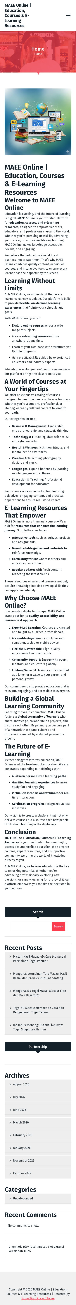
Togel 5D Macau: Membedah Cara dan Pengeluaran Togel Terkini (38, 1010)
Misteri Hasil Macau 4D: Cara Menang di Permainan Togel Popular (40, 959)
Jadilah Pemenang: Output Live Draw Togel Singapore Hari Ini (38, 1027)
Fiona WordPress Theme (38, 1298)
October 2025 (22, 1173)
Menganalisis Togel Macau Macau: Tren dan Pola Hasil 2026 (39, 993)
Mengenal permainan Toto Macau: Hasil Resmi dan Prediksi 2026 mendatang (40, 976)
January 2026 (22, 1148)
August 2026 (21, 1084)
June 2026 (19, 1110)
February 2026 (22, 1135)
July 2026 (19, 1097)
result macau (38, 1246)
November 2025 (23, 1160)
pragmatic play (18, 1246)
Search (38, 912)
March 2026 (21, 1122)
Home (38, 54)
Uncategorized (23, 1198)
